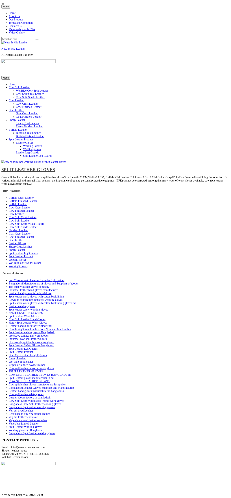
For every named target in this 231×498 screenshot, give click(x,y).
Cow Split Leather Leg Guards (26, 223)
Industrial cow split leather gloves (28, 338)
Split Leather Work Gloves (24, 316)
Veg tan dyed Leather (21, 410)
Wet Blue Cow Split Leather (32, 90)
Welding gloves (32, 149)
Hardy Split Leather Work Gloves (28, 322)
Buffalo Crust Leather (28, 132)
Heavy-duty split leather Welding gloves (31, 342)
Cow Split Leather (19, 87)
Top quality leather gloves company (29, 286)
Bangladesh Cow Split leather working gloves (35, 404)
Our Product (16, 19)
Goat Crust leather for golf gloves (28, 355)
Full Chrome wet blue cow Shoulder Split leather (36, 280)
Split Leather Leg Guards (37, 155)
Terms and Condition (21, 22)
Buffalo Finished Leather (30, 136)
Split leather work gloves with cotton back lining (36, 296)
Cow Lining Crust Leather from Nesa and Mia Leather (40, 329)
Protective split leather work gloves (29, 335)
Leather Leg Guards (27, 152)
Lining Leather (17, 358)
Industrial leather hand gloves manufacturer (33, 290)
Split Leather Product (21, 139)
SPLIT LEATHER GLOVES (28, 169)
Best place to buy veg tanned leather (29, 413)
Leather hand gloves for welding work (30, 325)
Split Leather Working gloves (25, 426)
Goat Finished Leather (28, 116)
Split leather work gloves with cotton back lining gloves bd (42, 303)
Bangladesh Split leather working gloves (32, 407)
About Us (14, 16)
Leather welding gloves (22, 306)
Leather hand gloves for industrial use (30, 293)
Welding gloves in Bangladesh (26, 430)
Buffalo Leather (18, 129)
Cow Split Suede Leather (30, 97)
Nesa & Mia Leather (13, 48)
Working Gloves (32, 145)
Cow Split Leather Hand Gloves (27, 319)
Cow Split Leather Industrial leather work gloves (36, 400)
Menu (6, 6)
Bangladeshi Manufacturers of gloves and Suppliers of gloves (44, 283)
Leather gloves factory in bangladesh (30, 397)
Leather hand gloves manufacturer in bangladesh (36, 391)
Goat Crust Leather (27, 113)
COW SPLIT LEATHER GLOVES (29, 381)
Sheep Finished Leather (29, 126)
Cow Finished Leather (28, 106)
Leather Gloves (24, 142)
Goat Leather (16, 110)
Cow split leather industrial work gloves (31, 368)
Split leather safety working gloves (28, 309)
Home (12, 12)
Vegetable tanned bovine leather (27, 364)
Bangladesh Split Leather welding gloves (32, 433)
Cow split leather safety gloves (26, 394)
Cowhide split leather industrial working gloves (35, 299)
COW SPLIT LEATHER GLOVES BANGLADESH (40, 374)
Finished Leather (18, 230)
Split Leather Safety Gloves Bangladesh (31, 345)
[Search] (37, 39)
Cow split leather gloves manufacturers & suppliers (38, 384)
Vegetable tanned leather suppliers (28, 420)
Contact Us (15, 26)
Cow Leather (16, 100)
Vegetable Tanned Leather (23, 423)
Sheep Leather (17, 119)
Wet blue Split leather (21, 361)
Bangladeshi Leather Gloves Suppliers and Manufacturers (41, 387)
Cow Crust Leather (27, 103)
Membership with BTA (22, 29)
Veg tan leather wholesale (23, 417)
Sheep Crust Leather (27, 123)
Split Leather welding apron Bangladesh (32, 332)
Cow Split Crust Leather (30, 93)
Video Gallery (17, 32)
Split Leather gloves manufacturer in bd (31, 377)
